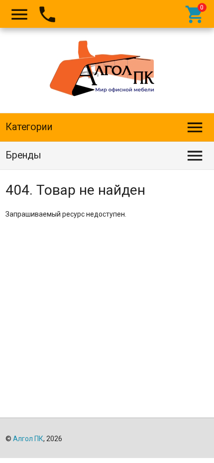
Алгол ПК (28, 439)
